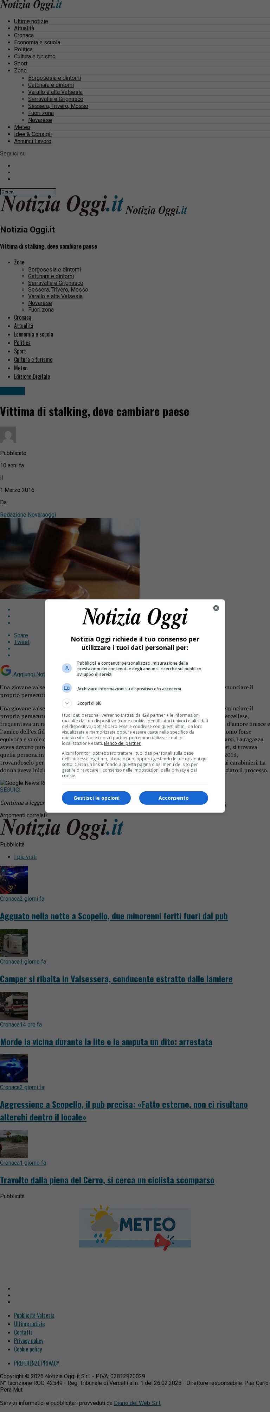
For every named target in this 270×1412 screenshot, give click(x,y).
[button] (135, 703)
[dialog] (135, 706)
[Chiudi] (216, 608)
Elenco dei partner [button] (122, 743)
